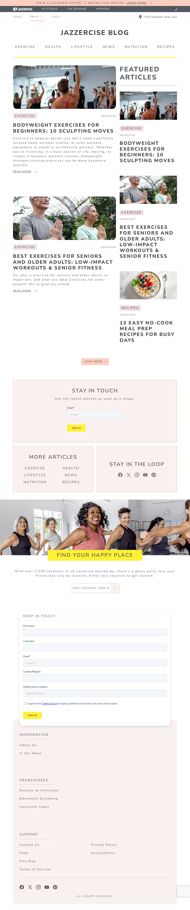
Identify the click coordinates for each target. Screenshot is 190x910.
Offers (17, 17)
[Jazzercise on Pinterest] (55, 887)
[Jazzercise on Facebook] (21, 887)
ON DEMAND (77, 9)
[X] (128, 475)
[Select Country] (175, 9)
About (34, 16)
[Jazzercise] (25, 9)
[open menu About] (42, 16)
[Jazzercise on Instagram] (38, 887)
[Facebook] (120, 475)
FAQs (56, 17)
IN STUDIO (50, 9)
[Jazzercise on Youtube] (47, 887)
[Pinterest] (153, 475)
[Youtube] (145, 475)
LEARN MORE (136, 3)
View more (93, 361)
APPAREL (103, 9)
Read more (22, 171)
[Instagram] (137, 475)
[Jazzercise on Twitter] (30, 887)
